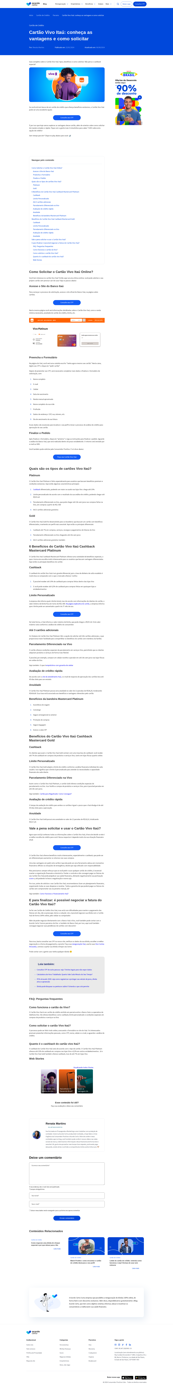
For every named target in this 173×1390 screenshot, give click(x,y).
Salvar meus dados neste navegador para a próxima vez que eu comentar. (55, 1210)
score (31, 878)
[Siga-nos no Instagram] (119, 1345)
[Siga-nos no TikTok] (123, 1345)
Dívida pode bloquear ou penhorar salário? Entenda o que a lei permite (63, 986)
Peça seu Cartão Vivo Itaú (66, 457)
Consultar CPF (140, 4)
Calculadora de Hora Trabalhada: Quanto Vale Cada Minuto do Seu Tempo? (65, 974)
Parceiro (56, 15)
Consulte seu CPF (66, 117)
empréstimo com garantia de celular (59, 665)
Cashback (36, 489)
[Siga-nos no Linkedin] (130, 1345)
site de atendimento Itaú (51, 677)
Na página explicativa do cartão (78, 604)
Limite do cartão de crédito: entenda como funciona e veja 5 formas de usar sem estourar (126, 1263)
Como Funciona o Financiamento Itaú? (54, 894)
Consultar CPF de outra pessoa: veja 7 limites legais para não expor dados (64, 970)
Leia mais (57, 1249)
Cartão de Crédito (43, 15)
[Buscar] (118, 4)
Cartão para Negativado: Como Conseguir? (56, 794)
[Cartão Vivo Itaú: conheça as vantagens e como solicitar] (86, 1246)
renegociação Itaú (79, 944)
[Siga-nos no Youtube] (116, 1345)
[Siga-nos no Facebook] (126, 1345)
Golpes (100, 4)
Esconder (66, 160)
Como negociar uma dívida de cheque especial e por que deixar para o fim (45, 1244)
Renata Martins (38, 47)
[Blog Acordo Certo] (33, 4)
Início (31, 15)
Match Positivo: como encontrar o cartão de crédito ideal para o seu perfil (85, 1262)
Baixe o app (126, 4)
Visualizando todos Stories (83, 1067)
